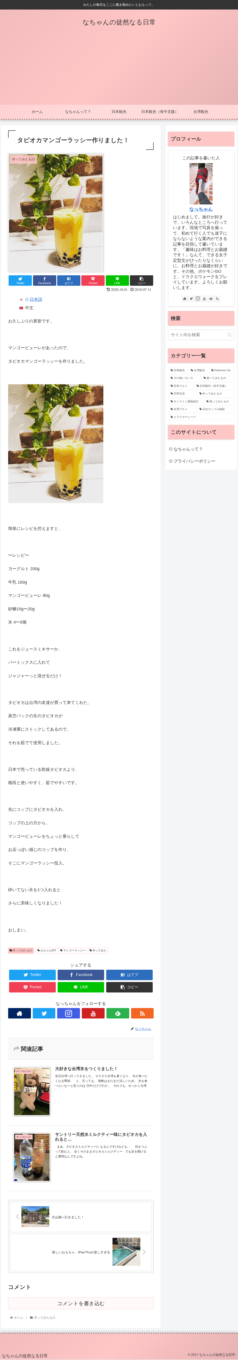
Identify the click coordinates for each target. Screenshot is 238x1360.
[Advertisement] (119, 69)
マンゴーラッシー (74, 950)
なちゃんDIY (48, 950)
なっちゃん (201, 209)
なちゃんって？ (188, 449)
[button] (229, 334)
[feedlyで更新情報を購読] (117, 1013)
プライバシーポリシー (194, 461)
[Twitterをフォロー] (44, 1013)
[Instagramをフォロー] (68, 1013)
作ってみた (99, 950)
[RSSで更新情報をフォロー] (142, 1013)
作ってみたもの (22, 950)
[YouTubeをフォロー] (93, 1013)
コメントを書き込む (81, 1303)
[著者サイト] (19, 1013)
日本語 (36, 299)
